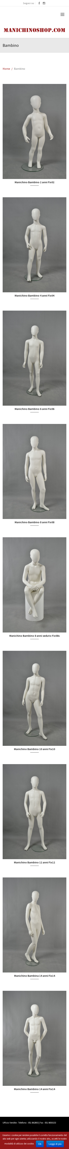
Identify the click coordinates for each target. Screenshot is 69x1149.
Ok (39, 1143)
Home (6, 68)
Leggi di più (55, 1143)
